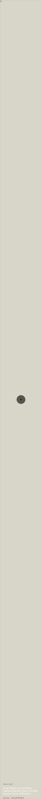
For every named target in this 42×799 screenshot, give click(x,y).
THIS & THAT (8, 784)
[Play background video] (21, 399)
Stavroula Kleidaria (17, 798)
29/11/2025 (6, 798)
